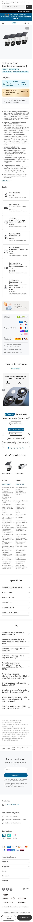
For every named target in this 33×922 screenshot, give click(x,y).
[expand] (27, 101)
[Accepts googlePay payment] (22, 847)
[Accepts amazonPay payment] (4, 847)
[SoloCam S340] (15, 195)
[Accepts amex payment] (9, 847)
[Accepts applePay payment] (13, 847)
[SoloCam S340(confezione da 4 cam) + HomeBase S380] (15, 222)
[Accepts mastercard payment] (26, 847)
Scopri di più (15, 368)
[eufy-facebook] (7, 889)
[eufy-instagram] (3, 889)
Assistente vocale (23, 442)
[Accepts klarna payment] (22, 850)
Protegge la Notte (16, 423)
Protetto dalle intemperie (16, 438)
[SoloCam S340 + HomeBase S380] (15, 237)
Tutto (8, 748)
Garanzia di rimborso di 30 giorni (15, 819)
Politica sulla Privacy (18, 780)
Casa (3, 748)
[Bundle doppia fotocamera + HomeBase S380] (15, 252)
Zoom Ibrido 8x (21, 414)
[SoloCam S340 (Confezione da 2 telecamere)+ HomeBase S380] (15, 268)
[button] (28, 3)
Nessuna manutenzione (16, 429)
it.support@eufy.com (12, 804)
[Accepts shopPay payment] (9, 850)
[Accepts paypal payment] (4, 850)
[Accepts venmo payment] (13, 850)
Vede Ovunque (23, 418)
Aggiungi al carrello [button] (8, 917)
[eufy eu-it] (14, 23)
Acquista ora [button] (24, 917)
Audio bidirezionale (8, 442)
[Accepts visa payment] (18, 850)
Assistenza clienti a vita (13, 823)
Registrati (15, 775)
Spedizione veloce (11, 816)
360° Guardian (9, 414)
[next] (28, 417)
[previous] (4, 417)
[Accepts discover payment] (18, 847)
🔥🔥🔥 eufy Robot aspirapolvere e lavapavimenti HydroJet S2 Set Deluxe (16, 16)
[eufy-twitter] (11, 889)
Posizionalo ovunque (16, 434)
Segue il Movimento (9, 418)
